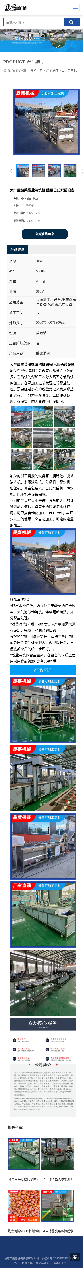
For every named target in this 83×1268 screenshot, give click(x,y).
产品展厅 (52, 70)
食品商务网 (42, 1263)
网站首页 (36, 70)
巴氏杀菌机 (69, 70)
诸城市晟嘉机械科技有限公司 (21, 1258)
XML (16, 1263)
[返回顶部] (75, 1257)
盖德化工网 (60, 1263)
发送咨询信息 (45, 234)
